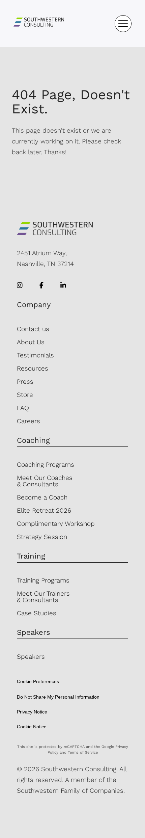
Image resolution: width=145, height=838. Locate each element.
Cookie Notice (32, 726)
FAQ (23, 408)
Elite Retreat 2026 (44, 510)
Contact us (33, 329)
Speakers (31, 656)
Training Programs (43, 580)
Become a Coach (42, 497)
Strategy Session (42, 537)
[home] (38, 23)
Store (25, 395)
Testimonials (35, 355)
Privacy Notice (32, 711)
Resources (32, 368)
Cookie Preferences (38, 681)
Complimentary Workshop (56, 524)
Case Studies (36, 613)
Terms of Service (83, 752)
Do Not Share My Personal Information (58, 697)
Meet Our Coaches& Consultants (44, 481)
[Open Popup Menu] (123, 23)
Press (25, 381)
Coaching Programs (45, 464)
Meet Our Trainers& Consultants (43, 597)
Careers (28, 421)
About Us (31, 342)
